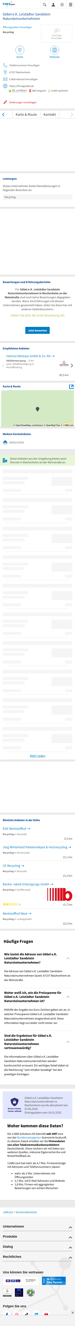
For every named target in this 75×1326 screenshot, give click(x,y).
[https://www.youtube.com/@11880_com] (46, 1315)
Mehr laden (37, 756)
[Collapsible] (68, 958)
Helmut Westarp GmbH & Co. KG (28, 356)
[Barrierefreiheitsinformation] (62, 4)
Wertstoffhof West (15, 913)
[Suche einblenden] (44, 4)
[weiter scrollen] (72, 114)
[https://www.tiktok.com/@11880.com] (27, 1315)
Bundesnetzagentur (29, 1137)
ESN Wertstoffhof (14, 828)
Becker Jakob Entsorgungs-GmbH (26, 884)
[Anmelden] (53, 4)
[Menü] (70, 4)
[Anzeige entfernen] (72, 1312)
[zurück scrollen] (3, 114)
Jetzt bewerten (37, 330)
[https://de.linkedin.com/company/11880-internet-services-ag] (36, 1315)
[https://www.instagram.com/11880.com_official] (17, 1315)
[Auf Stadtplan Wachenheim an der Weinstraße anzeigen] (71, 386)
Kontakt (50, 114)
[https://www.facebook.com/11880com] (7, 1315)
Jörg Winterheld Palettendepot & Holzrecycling (35, 847)
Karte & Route (26, 114)
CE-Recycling (11, 865)
